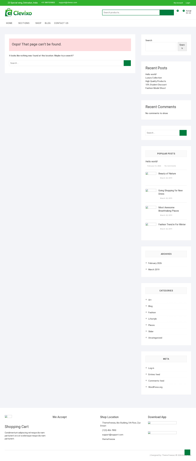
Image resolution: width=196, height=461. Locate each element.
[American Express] (55, 424)
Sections (24, 23)
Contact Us (61, 23)
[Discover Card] (82, 424)
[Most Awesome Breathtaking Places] (150, 207)
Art (149, 300)
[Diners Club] (77, 424)
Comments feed (156, 380)
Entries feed (154, 374)
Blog (48, 23)
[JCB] (55, 431)
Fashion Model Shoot (155, 88)
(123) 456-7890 (109, 430)
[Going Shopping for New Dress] (150, 190)
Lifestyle (152, 319)
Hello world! (151, 74)
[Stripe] (88, 424)
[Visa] (66, 424)
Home (9, 23)
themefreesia (108, 439)
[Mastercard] (60, 424)
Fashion (152, 312)
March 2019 (153, 269)
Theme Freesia (168, 455)
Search (167, 12)
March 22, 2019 (166, 178)
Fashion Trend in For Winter (172, 224)
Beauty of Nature (167, 173)
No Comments (170, 166)
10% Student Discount (156, 84)
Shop (38, 23)
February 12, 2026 (154, 166)
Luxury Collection (153, 77)
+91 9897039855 (48, 2)
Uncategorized (155, 338)
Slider (151, 331)
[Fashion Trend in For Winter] (150, 224)
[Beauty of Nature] (150, 173)
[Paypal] (71, 424)
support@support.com (112, 435)
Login (188, 3)
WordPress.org (155, 387)
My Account (178, 3)
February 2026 (155, 263)
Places (151, 325)
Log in (151, 368)
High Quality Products (155, 81)
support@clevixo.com (67, 2)
